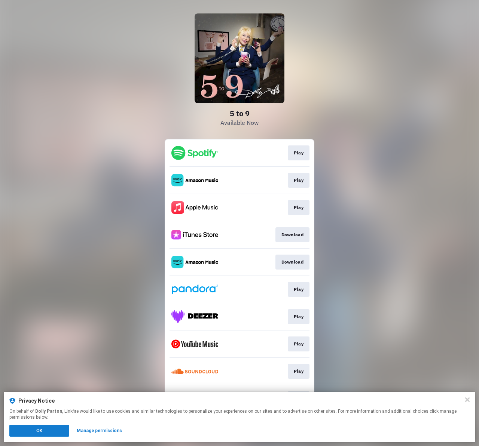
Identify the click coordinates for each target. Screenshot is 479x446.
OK (39, 430)
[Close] (467, 400)
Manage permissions (99, 430)
